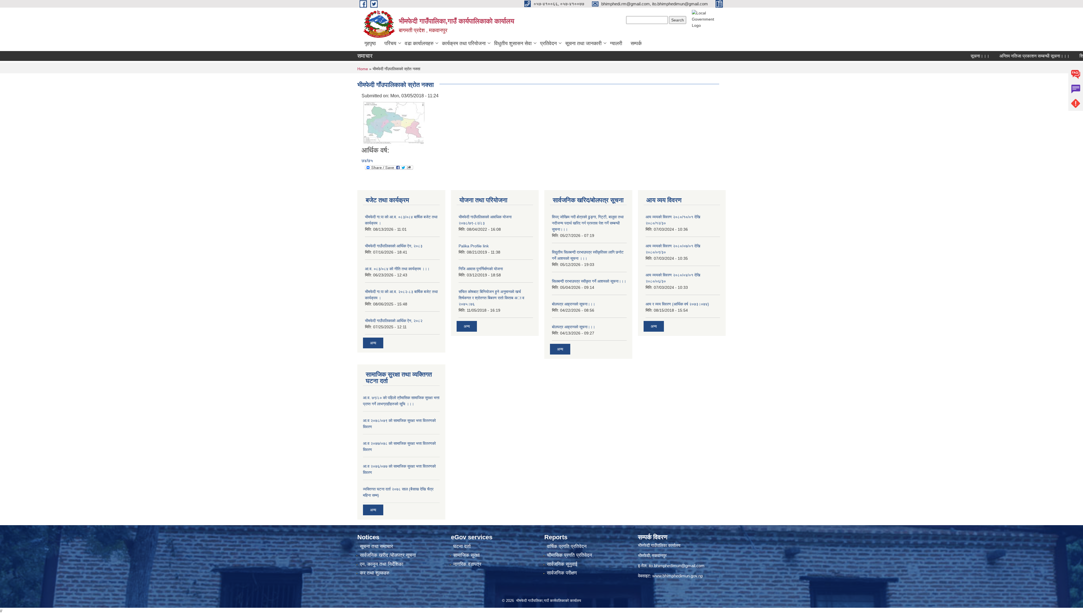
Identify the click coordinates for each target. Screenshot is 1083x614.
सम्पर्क (636, 43)
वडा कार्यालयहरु (419, 43)
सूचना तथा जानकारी (583, 43)
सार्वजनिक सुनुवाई (562, 564)
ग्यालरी (616, 43)
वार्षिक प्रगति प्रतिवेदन (567, 546)
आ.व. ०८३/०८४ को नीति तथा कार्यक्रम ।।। (397, 269)
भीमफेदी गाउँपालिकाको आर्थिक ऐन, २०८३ (393, 246)
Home (362, 69)
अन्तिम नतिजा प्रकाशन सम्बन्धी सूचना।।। (1013, 56)
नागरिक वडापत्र (467, 564)
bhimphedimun (676, 575)
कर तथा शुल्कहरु (374, 573)
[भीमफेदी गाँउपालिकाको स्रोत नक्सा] (394, 122)
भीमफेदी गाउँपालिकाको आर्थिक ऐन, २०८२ (393, 320)
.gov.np (696, 575)
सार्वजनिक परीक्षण (562, 573)
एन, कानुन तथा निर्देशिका (381, 564)
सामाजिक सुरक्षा (466, 555)
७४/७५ (367, 160)
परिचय (390, 43)
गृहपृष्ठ (370, 43)
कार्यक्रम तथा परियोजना (464, 43)
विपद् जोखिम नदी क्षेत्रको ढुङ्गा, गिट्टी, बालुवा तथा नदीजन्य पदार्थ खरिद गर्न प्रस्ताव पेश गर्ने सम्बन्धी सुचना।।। (588, 223)
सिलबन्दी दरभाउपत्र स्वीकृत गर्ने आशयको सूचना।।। (589, 281)
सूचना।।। (959, 56)
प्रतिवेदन (548, 43)
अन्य (373, 343)
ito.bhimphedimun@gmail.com (677, 565)
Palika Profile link (474, 246)
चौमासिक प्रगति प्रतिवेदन (569, 555)
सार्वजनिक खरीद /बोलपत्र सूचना (388, 555)
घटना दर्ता (462, 546)
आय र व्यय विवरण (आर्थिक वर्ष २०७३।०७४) (677, 304)
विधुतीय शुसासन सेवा (513, 43)
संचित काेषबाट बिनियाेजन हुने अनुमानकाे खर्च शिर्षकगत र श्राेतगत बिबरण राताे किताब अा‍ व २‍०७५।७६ (491, 297)
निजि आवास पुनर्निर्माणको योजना (481, 269)
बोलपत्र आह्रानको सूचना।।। (573, 304)
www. (657, 575)
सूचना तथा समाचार (376, 546)
